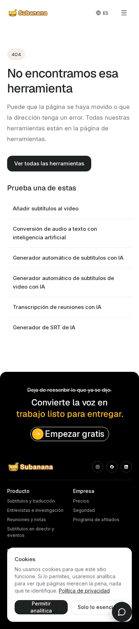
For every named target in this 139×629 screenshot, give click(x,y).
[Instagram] (97, 467)
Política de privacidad (84, 591)
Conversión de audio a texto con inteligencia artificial (55, 233)
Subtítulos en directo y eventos (30, 532)
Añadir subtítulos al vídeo (45, 208)
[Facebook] (112, 467)
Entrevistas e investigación (35, 510)
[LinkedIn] (126, 467)
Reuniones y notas (26, 519)
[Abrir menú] (124, 13)
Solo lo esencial (98, 607)
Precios (81, 501)
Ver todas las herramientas (49, 163)
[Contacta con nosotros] (122, 612)
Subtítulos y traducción (31, 501)
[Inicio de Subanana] (28, 13)
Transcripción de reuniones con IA (57, 307)
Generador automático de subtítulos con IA (68, 257)
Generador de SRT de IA (44, 327)
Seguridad (84, 510)
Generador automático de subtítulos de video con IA (63, 282)
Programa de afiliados (96, 519)
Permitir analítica (41, 607)
